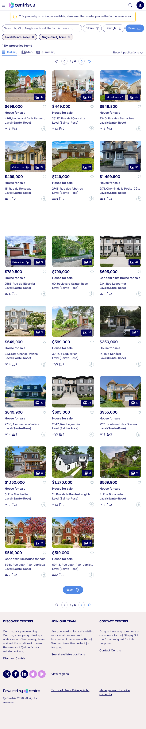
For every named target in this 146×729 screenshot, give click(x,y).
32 (42, 262)
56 (42, 472)
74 (137, 472)
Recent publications (126, 52)
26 (89, 96)
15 (90, 262)
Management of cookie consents (114, 692)
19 (42, 543)
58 (42, 332)
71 (90, 472)
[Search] (130, 5)
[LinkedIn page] (24, 674)
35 (89, 332)
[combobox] (42, 28)
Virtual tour (113, 97)
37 (137, 402)
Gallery (12, 52)
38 (89, 402)
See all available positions (68, 654)
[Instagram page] (7, 674)
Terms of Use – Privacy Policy (70, 690)
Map (29, 52)
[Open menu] (3, 5)
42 (136, 262)
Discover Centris (18, 621)
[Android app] (42, 674)
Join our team (63, 621)
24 (41, 167)
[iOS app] (33, 674)
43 (41, 96)
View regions (60, 674)
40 (136, 96)
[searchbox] (39, 28)
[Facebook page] (15, 674)
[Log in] (140, 5)
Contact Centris (113, 621)
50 (136, 167)
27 (89, 167)
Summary (48, 52)
